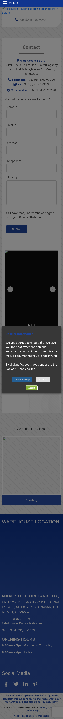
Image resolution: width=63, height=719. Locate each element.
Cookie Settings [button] (22, 379)
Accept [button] (31, 388)
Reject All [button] (42, 379)
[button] (5, 3)
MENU (13, 3)
